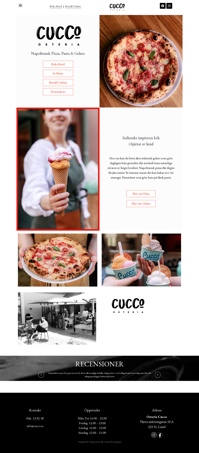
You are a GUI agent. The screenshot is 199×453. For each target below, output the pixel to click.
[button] (20, 5)
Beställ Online (73, 6)
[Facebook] (163, 6)
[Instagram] (169, 6)
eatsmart (117, 441)
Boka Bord (56, 6)
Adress (157, 410)
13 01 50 (37, 418)
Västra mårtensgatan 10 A (157, 422)
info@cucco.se (35, 426)
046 (28, 418)
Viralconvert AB (96, 441)
